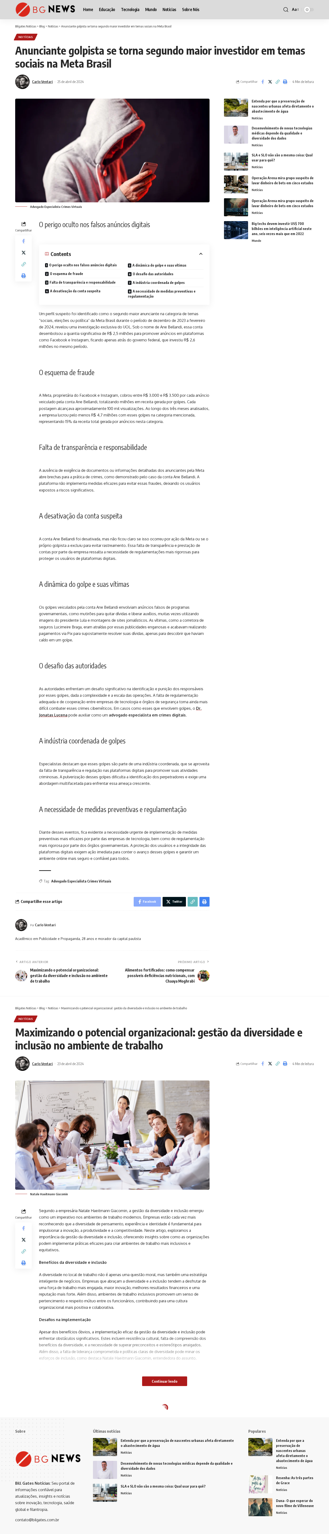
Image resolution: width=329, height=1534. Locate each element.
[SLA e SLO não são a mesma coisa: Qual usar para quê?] (236, 162)
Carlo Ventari (42, 81)
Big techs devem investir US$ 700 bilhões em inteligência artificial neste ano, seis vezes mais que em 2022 (282, 229)
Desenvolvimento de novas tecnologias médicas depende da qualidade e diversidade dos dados (282, 133)
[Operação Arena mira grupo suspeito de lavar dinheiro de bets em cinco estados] (236, 184)
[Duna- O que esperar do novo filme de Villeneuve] (260, 1507)
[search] (285, 9)
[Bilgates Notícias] (45, 9)
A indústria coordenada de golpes (159, 283)
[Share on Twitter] (270, 82)
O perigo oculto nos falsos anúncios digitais (83, 265)
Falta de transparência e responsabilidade (83, 282)
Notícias (26, 37)
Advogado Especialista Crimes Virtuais (81, 881)
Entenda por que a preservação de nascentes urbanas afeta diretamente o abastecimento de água (283, 106)
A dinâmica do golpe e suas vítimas (159, 265)
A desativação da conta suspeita (75, 291)
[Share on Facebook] (262, 82)
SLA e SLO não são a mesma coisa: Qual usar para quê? (163, 1486)
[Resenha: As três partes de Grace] (260, 1484)
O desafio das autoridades (153, 274)
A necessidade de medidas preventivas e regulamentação (162, 293)
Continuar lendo (165, 1381)
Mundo (256, 241)
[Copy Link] (277, 82)
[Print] (285, 82)
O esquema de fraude (66, 274)
